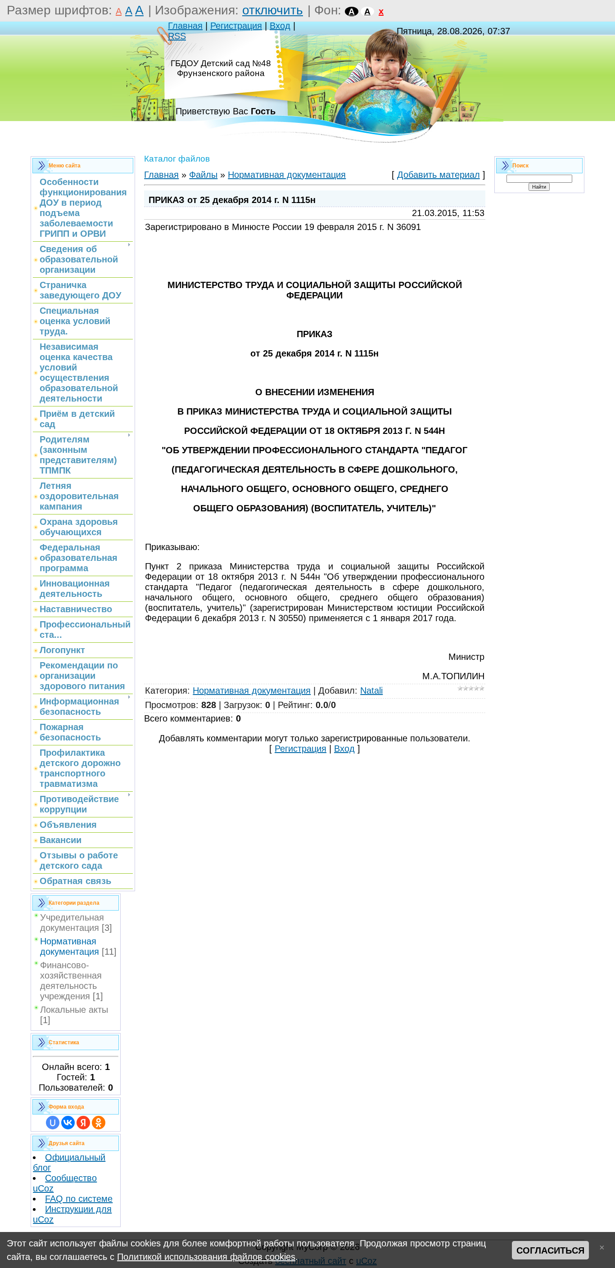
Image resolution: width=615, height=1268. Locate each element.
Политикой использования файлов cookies (206, 1257)
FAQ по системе (79, 1199)
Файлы (203, 175)
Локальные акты (74, 1010)
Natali (371, 690)
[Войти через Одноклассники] (98, 1122)
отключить (272, 10)
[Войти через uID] (52, 1122)
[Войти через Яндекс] (83, 1122)
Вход (280, 26)
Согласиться (550, 1250)
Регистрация (236, 26)
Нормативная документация (69, 946)
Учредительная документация (72, 922)
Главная (185, 26)
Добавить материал (438, 175)
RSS (177, 36)
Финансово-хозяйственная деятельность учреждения (71, 980)
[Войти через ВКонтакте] (68, 1122)
